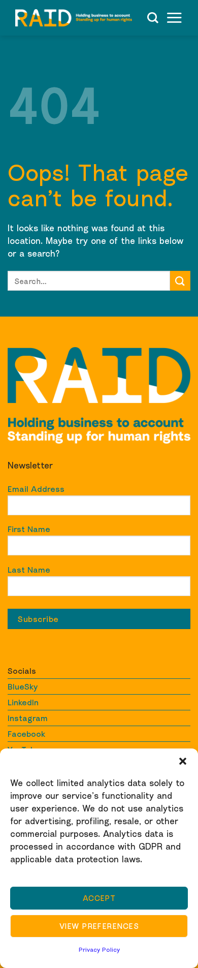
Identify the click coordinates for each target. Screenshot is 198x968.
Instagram (28, 718)
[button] (183, 761)
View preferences (99, 925)
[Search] (152, 17)
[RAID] (73, 17)
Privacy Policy (99, 949)
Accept (99, 897)
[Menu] (174, 17)
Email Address (36, 489)
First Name (29, 529)
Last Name (29, 570)
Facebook (26, 734)
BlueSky (23, 686)
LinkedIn (23, 702)
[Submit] (180, 281)
